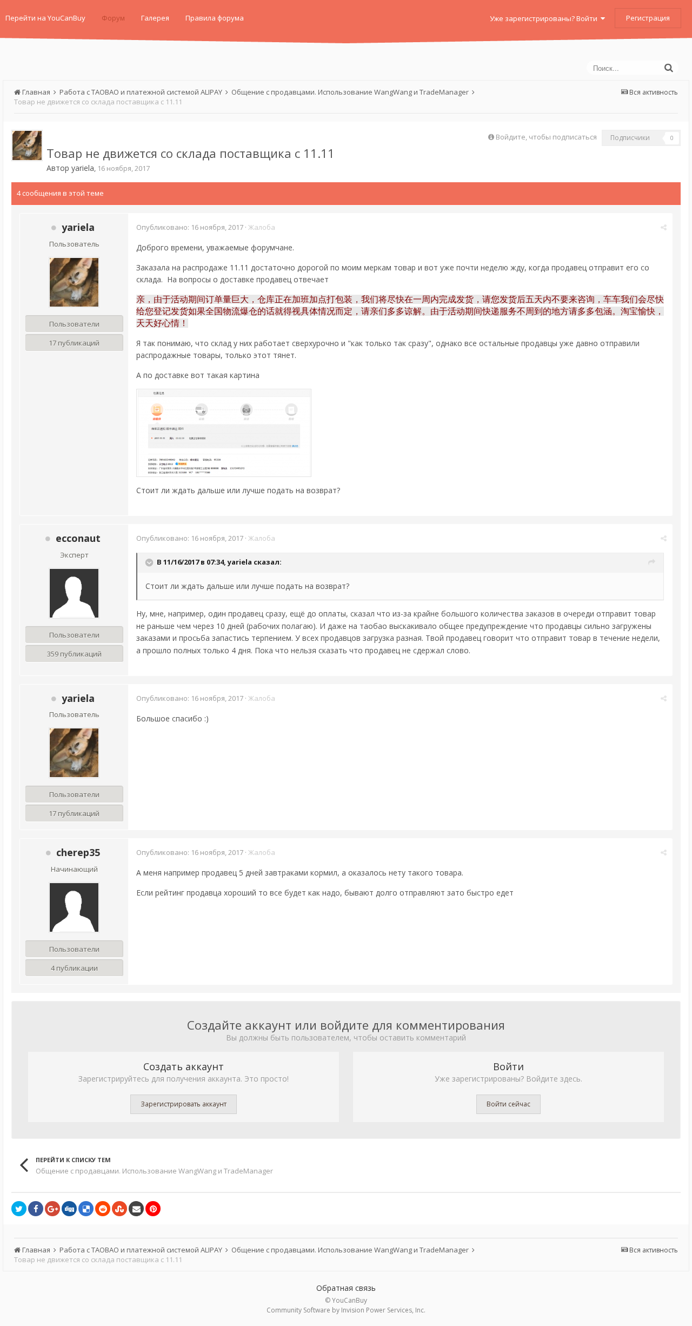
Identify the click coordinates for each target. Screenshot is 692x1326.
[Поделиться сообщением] (664, 227)
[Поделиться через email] (136, 1208)
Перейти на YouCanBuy (45, 18)
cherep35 (78, 852)
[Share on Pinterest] (153, 1208)
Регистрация (648, 18)
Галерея (155, 18)
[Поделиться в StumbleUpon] (119, 1208)
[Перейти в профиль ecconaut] (74, 593)
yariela (82, 168)
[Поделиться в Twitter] (18, 1208)
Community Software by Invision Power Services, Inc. (346, 1310)
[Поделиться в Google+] (52, 1208)
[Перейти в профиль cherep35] (74, 907)
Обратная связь (346, 1288)
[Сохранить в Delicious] (86, 1208)
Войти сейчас (508, 1104)
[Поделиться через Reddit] (102, 1208)
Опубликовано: (189, 227)
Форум (113, 18)
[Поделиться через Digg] (69, 1208)
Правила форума (214, 18)
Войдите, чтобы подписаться (546, 137)
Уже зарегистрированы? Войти (545, 18)
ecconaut (78, 538)
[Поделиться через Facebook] (35, 1208)
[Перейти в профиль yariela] (27, 145)
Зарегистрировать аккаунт (184, 1104)
